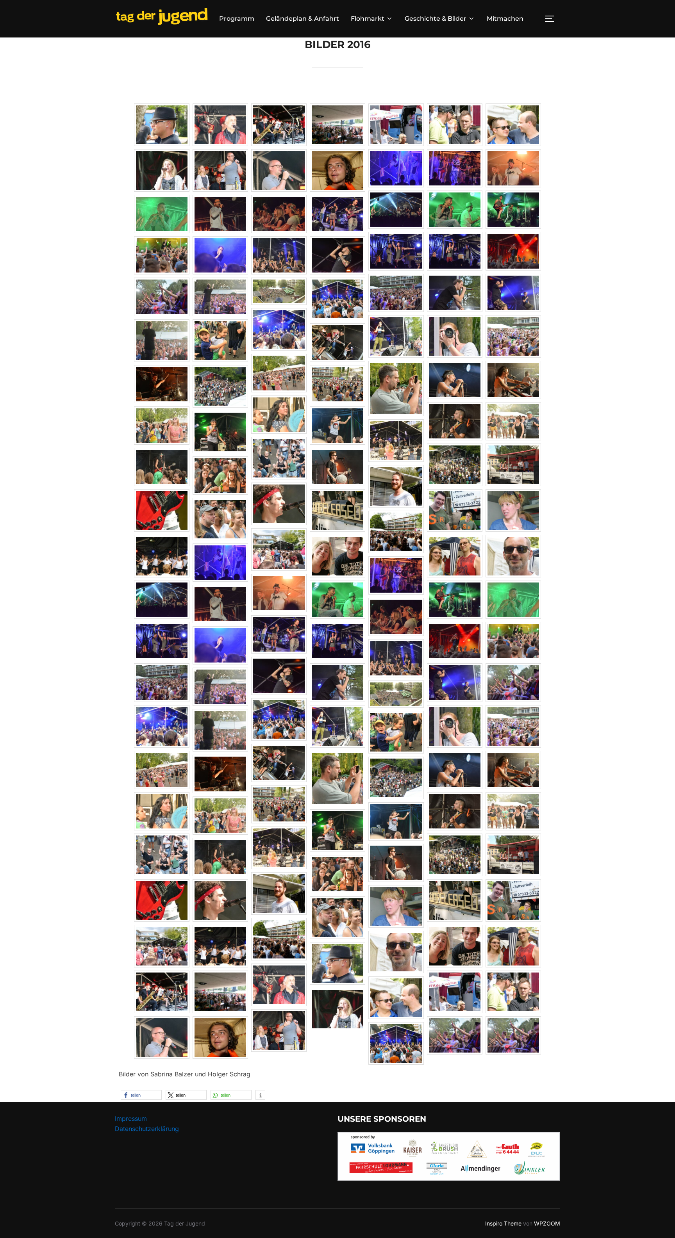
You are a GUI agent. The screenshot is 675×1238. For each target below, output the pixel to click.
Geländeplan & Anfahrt (302, 18)
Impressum (131, 1118)
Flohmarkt (367, 18)
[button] (141, 1095)
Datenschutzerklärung (147, 1129)
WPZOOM (547, 1223)
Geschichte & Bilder (435, 18)
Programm (236, 18)
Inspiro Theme (503, 1223)
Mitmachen (505, 18)
